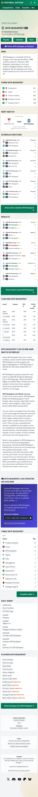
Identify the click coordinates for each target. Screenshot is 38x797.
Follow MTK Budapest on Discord (20, 46)
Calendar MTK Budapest (11, 641)
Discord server (9, 510)
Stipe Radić (6, 666)
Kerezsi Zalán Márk (9, 679)
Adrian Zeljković (8, 672)
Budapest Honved (12, 583)
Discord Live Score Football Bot (19, 741)
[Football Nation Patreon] (24, 779)
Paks (7, 559)
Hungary (5, 617)
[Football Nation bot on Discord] (14, 779)
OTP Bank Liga (19, 34)
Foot (19, 723)
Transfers (25, 8)
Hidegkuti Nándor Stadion (12, 629)
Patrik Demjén (7, 660)
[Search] (31, 3)
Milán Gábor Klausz (9, 698)
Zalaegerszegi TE (11, 587)
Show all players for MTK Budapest (18, 706)
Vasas (7, 547)
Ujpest (7, 555)
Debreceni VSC (11, 579)
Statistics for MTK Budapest (12, 647)
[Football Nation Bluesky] (29, 779)
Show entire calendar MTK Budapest (19, 208)
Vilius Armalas (7, 663)
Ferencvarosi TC (11, 575)
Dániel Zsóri (7, 691)
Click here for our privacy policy (19, 770)
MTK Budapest (11, 551)
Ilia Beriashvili (7, 682)
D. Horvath (6, 316)
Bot (33, 8)
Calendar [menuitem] (19, 40)
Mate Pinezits (5, 312)
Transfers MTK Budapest (11, 635)
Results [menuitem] (6, 40)
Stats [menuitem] (31, 40)
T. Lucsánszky (6, 336)
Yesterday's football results (19, 728)
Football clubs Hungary (9, 23)
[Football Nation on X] (8, 779)
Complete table (26, 594)
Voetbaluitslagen (19, 720)
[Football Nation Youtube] (19, 779)
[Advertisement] (19, 16)
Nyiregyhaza (13, 364)
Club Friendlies (7, 34)
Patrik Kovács (7, 669)
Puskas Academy (11, 543)
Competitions (7, 8)
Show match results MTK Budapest (20, 290)
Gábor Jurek (7, 675)
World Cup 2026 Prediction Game (19, 743)
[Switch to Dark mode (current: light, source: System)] (35, 2)
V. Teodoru (6, 340)
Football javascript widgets (19, 746)
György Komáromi (9, 695)
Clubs (17, 8)
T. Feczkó (6, 332)
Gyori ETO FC (10, 567)
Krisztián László (8, 688)
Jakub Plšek (6, 685)
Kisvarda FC (9, 571)
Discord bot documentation (14, 523)
